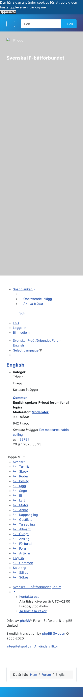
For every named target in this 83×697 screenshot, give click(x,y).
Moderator (40, 412)
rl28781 (23, 439)
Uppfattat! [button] (8, 12)
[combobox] (41, 23)
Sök (70, 24)
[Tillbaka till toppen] (76, 689)
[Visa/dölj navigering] (10, 24)
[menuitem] (35, 299)
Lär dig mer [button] (38, 7)
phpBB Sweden (53, 633)
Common (20, 398)
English (15, 365)
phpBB (25, 621)
